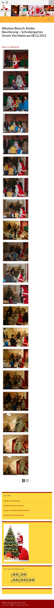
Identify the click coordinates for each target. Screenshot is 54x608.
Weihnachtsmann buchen (14, 505)
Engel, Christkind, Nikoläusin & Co (17, 510)
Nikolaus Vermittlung (12, 501)
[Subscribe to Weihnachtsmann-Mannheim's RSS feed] (3, 2)
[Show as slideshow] (10, 47)
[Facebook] (7, 2)
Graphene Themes (22, 605)
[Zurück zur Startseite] (27, 10)
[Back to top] (48, 602)
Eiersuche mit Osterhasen (14, 515)
